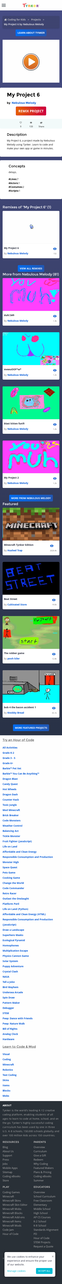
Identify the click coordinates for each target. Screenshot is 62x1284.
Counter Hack (11, 799)
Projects (36, 19)
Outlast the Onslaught (16, 898)
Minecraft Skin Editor (15, 1204)
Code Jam (8, 1229)
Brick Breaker (11, 815)
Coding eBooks (11, 1176)
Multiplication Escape (15, 950)
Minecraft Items (12, 1221)
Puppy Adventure (13, 966)
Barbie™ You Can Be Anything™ (21, 773)
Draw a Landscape (13, 929)
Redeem (38, 1159)
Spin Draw (9, 997)
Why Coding (41, 1163)
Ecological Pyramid (14, 940)
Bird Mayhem (10, 987)
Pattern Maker (11, 1002)
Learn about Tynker (31, 32)
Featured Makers (44, 1168)
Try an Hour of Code (18, 740)
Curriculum (40, 1151)
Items (6, 1085)
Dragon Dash (10, 794)
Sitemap (7, 1172)
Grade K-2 (8, 752)
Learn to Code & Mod (19, 1047)
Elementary (40, 1204)
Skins (6, 1080)
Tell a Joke (9, 982)
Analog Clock (10, 1034)
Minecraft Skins (12, 1200)
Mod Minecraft (11, 810)
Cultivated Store (17, 604)
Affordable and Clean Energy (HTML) (24, 914)
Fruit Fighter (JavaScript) (17, 841)
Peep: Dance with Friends (18, 1018)
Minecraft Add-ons (14, 1217)
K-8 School (40, 1225)
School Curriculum (44, 1196)
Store (6, 1180)
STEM (6, 1013)
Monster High (11, 862)
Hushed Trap (14, 550)
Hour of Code (10, 1234)
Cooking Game (11, 877)
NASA (6, 976)
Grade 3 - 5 (9, 758)
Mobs (6, 1095)
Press (6, 1159)
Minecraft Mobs (12, 1209)
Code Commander (13, 888)
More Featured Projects (31, 727)
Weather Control (12, 825)
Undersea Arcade (13, 992)
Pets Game (9, 872)
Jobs (5, 1163)
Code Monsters (11, 820)
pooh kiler (13, 658)
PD (35, 1234)
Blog (5, 1147)
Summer (39, 1180)
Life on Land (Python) (15, 909)
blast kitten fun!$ (14, 423)
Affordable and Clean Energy (20, 851)
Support (7, 1155)
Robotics (8, 1069)
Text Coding (10, 1075)
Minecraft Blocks (12, 1213)
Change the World (13, 883)
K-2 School (40, 1221)
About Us (8, 1151)
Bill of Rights (10, 1028)
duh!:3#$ (9, 315)
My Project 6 (11, 248)
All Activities (10, 747)
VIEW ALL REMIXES (31, 268)
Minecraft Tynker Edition (18, 544)
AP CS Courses (42, 1217)
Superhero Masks (13, 935)
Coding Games (11, 1192)
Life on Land (10, 846)
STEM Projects (42, 1242)
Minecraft (8, 1064)
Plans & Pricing (42, 1172)
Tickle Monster (11, 836)
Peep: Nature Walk (14, 1023)
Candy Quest (10, 784)
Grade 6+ (8, 763)
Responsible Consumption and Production (28, 857)
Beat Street (10, 599)
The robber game (14, 653)
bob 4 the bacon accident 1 (20, 707)
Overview (39, 1147)
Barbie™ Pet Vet (12, 768)
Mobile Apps (10, 1168)
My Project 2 (11, 477)
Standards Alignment (46, 1229)
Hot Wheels (9, 789)
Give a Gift (40, 1155)
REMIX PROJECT (31, 111)
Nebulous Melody (24, 102)
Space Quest (10, 867)
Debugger (8, 1008)
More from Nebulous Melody (31, 498)
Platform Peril (11, 903)
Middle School (42, 1209)
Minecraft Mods (12, 1225)
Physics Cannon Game (16, 955)
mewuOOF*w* (12, 369)
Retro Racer (9, 893)
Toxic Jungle (10, 804)
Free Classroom (43, 1200)
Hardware (8, 1039)
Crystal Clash (10, 971)
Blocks (6, 1090)
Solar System (10, 961)
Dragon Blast (10, 778)
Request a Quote (43, 1246)
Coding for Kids (17, 19)
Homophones (11, 945)
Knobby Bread (15, 712)
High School (41, 1213)
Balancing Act (11, 831)
